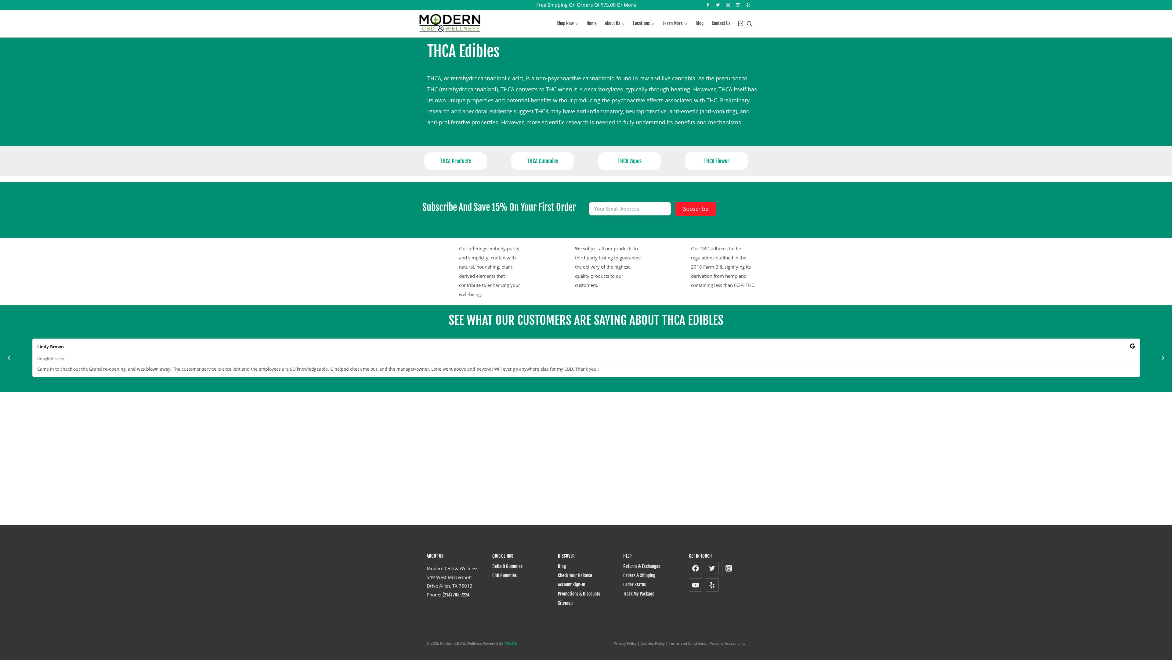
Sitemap (565, 603)
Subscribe (695, 208)
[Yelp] (748, 5)
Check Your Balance (575, 575)
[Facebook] (708, 5)
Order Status (634, 585)
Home (592, 23)
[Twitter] (718, 5)
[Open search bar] (750, 23)
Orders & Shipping (639, 575)
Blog (700, 23)
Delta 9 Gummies (507, 566)
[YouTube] (738, 5)
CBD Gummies (504, 575)
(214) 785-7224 (456, 595)
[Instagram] (728, 5)
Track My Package (638, 594)
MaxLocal (511, 643)
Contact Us (721, 23)
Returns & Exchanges (641, 566)
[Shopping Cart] (740, 23)
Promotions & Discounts (579, 594)
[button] (9, 358)
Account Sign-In (571, 585)
